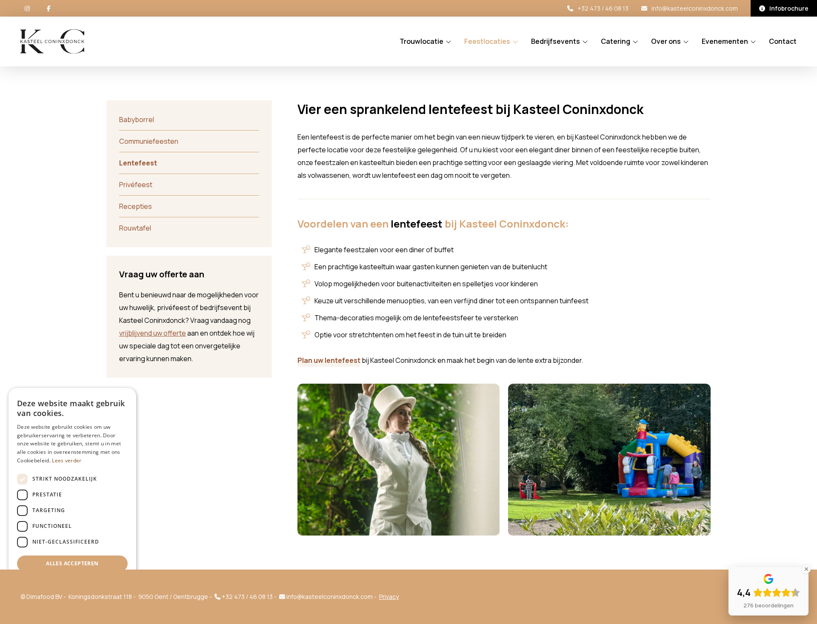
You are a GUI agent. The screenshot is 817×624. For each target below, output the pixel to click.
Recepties (135, 206)
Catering (615, 41)
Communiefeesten (148, 141)
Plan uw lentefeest (328, 360)
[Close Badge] (806, 569)
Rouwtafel (135, 228)
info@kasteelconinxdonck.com (694, 8)
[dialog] (72, 501)
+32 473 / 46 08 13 (602, 8)
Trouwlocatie (421, 41)
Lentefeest (138, 163)
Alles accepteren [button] (72, 563)
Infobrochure (788, 8)
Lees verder (66, 460)
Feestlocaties (487, 41)
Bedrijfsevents (555, 41)
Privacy (389, 597)
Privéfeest (135, 184)
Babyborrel (136, 119)
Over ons (666, 41)
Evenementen (725, 41)
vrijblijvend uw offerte (152, 333)
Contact (783, 41)
